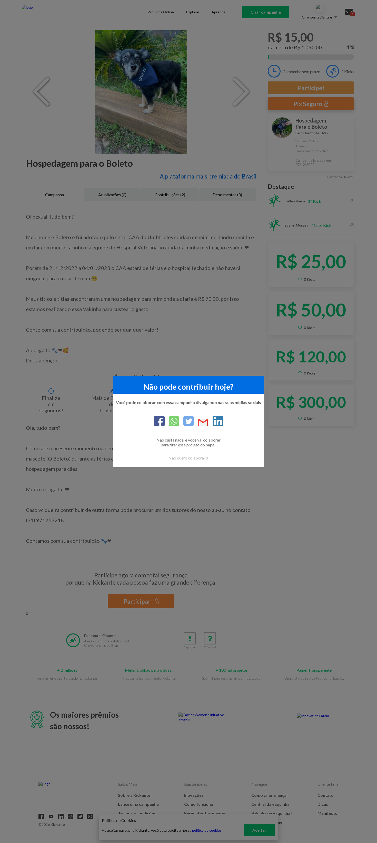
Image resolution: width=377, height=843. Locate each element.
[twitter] (186, 421)
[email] (201, 423)
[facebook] (159, 421)
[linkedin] (216, 421)
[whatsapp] (172, 421)
